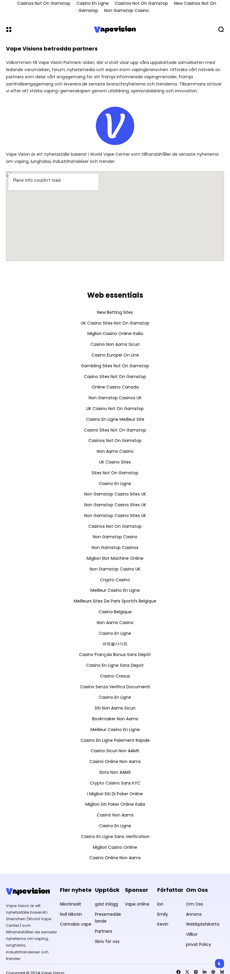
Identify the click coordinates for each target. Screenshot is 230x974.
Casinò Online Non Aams (115, 761)
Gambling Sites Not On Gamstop (115, 366)
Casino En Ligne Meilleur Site (115, 419)
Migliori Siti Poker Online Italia (115, 804)
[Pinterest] (213, 972)
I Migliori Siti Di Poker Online (115, 794)
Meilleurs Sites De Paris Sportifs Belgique (115, 601)
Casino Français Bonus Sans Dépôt (115, 655)
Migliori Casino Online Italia (115, 334)
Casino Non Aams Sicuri (115, 344)
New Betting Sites (115, 312)
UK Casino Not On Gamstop (115, 409)
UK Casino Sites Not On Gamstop (115, 323)
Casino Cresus (115, 676)
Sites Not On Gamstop (115, 473)
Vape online (137, 904)
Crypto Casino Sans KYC (115, 783)
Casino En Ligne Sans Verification (115, 837)
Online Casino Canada (115, 387)
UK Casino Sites (115, 462)
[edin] (204, 972)
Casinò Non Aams (115, 815)
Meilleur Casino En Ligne (115, 590)
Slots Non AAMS (115, 772)
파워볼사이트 (115, 644)
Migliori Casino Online (115, 847)
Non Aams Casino (115, 451)
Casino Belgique (115, 612)
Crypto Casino (115, 580)
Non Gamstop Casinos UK (115, 398)
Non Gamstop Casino (126, 10)
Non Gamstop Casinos (115, 548)
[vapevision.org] (115, 29)
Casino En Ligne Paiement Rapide (115, 740)
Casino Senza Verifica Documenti (115, 687)
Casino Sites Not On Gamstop (115, 377)
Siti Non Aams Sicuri (115, 708)
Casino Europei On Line (115, 355)
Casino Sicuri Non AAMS (115, 751)
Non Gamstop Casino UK (115, 569)
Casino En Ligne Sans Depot (115, 665)
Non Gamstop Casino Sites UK (115, 494)
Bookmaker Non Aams (115, 719)
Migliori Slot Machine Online (115, 558)
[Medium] (222, 972)
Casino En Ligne (115, 484)
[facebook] (178, 972)
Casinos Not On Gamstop (115, 441)
